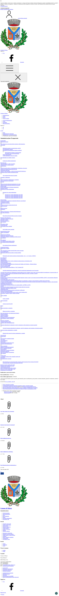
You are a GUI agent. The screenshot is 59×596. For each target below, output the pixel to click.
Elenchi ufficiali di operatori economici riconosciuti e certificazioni (12, 290)
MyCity (2, 594)
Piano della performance (4, 212)
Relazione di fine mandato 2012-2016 (7, 365)
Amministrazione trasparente (8, 572)
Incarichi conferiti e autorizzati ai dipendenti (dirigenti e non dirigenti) (13, 200)
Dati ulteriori (2, 357)
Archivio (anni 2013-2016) (8, 303)
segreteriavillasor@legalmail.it (8, 565)
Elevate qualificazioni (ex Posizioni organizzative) (9, 187)
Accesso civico (3, 355)
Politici (4, 517)
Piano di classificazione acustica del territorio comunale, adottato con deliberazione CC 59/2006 (20, 387)
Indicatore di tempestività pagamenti (7, 347)
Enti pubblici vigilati (4, 224)
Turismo (4, 530)
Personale (2, 181)
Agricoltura (5, 122)
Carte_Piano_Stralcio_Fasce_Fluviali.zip (7, 411)
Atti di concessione (3, 300)
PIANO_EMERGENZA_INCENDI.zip (6, 451)
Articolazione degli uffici (5, 170)
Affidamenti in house (4, 289)
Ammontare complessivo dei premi (6, 218)
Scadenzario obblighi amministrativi (9, 160)
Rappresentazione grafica (5, 231)
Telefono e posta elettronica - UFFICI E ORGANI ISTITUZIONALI (13, 171)
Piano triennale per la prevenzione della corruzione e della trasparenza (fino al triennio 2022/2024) (20, 361)
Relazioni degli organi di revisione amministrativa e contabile (14, 333)
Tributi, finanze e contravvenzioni (9, 535)
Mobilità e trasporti (6, 531)
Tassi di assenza (3, 199)
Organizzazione (3, 165)
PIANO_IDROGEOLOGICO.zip (5, 438)
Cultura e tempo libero (7, 524)
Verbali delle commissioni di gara (6, 283)
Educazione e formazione (7, 533)
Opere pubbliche (3, 349)
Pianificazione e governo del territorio (10, 134)
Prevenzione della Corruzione (5, 358)
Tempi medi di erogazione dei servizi (7, 342)
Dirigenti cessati (3, 186)
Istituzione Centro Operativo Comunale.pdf (7, 424)
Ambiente (4, 536)
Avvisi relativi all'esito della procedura (7, 279)
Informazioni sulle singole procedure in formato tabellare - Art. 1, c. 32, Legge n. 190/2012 (19, 255)
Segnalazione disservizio (7, 569)
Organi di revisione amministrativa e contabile (8, 330)
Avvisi (4, 545)
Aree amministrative (6, 514)
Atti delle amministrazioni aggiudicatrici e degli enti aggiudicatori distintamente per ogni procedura (20, 270)
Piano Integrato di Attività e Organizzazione (13, 152)
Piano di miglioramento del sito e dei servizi (11, 577)
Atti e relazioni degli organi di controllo (10, 175)
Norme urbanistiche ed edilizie (8, 384)
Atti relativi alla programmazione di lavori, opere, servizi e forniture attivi (13, 292)
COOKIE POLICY (4, 6)
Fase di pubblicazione (4, 251)
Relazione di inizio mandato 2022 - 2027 (7, 369)
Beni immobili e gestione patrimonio (7, 318)
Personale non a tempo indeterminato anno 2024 (14, 194)
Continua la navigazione (5, 8)
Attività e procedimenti (4, 232)
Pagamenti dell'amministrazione (6, 343)
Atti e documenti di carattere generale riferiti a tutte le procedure (12, 250)
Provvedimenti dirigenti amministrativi (7, 242)
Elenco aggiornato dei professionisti (6, 180)
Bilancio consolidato (4, 316)
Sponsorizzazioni (3, 259)
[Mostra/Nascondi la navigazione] (9, 68)
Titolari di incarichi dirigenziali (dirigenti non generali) (10, 185)
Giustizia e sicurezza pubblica (8, 534)
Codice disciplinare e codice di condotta (10, 155)
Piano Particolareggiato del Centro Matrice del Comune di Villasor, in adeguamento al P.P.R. (19, 388)
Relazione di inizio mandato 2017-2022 (7, 364)
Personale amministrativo (7, 518)
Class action (2, 339)
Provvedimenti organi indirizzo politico (7, 241)
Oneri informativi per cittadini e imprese (7, 157)
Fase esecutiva (3, 258)
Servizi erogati (3, 336)
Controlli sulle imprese (4, 247)
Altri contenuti (3, 353)
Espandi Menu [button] (3, 140)
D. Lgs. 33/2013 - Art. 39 (9, 381)
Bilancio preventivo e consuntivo (6, 308)
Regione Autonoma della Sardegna (6, 9)
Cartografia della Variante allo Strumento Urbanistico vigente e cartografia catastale (18, 385)
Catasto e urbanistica (6, 529)
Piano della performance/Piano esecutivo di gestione (12, 215)
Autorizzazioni (5, 538)
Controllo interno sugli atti (5, 366)
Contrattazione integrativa (5, 202)
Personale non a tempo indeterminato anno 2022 (14, 196)
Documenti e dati (6, 519)
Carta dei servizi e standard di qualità (7, 338)
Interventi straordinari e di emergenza (7, 352)
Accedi (1, 130)
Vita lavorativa (5, 525)
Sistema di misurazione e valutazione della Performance (10, 211)
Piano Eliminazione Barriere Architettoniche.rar (8, 465)
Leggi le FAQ (5, 567)
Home (4, 132)
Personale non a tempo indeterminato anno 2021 (14, 197)
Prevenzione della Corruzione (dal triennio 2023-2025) (13, 362)
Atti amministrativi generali (8, 149)
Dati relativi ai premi (4, 219)
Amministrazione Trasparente (8, 133)
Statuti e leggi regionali (7, 154)
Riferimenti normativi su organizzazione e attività (12, 148)
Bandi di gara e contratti (4, 248)
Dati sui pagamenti (3, 346)
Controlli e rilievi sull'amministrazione (7, 322)
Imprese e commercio (7, 526)
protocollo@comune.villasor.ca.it (9, 564)
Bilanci (1, 305)
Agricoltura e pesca (6, 539)
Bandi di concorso (3, 206)
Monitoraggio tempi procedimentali (6, 235)
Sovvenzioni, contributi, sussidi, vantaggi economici (9, 293)
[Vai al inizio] (0, 471)
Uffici (4, 515)
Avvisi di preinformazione (5, 274)
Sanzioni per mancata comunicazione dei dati (8, 169)
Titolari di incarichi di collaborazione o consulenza (9, 179)
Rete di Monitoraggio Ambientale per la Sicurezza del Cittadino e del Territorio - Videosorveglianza (18, 264)
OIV (1, 203)
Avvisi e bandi (3, 276)
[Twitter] (3, 128)
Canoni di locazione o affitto (5, 321)
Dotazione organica (4, 188)
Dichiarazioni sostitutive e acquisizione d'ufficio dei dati (10, 236)
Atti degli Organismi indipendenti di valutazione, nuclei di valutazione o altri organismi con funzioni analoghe (23, 328)
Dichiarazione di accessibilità (8, 576)
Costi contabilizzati (3, 340)
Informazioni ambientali (4, 351)
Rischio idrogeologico (8, 391)
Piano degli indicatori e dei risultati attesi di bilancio (9, 313)
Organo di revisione (4, 314)
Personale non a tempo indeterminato (7, 189)
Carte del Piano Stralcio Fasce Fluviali (10, 386)
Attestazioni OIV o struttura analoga (7, 164)
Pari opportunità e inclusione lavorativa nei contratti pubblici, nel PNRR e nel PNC (15, 284)
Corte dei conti (3, 335)
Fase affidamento (3, 257)
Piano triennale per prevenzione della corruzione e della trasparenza (12, 144)
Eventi (4, 551)
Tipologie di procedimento (5, 234)
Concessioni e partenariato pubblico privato (8, 288)
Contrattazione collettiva (4, 201)
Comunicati (5, 544)
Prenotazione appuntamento (8, 568)
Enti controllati (3, 221)
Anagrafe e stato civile (7, 523)
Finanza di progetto (3, 261)
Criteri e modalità (3, 295)
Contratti (2, 285)
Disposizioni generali (4, 141)
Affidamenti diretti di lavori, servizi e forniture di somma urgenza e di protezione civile (16, 260)
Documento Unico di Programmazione (12, 153)
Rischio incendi (7, 392)
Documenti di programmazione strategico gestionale (12, 150)
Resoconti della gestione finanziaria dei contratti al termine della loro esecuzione (14, 287)
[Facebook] (3, 127)
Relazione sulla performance (5, 217)
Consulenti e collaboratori (5, 177)
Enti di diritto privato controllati (6, 226)
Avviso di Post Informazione (5, 263)
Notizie (4, 543)
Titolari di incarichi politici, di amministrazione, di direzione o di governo (13, 168)
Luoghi (4, 550)
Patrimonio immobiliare (4, 320)
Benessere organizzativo (4, 220)
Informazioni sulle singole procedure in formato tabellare (10, 252)
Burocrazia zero (3, 162)
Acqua (4, 121)
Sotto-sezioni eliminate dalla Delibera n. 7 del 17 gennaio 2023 (11, 267)
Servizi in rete (2, 341)
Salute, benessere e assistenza (8, 537)
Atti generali (2, 145)
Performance (2, 209)
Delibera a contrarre (4, 275)
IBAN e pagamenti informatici (6, 348)
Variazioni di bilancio (4, 315)
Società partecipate (3, 225)
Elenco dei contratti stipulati (5, 265)
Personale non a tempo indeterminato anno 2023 (14, 195)
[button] (6, 115)
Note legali (5, 575)
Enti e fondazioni (6, 516)
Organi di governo (6, 513)
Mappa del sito (3, 592)
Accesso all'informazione (7, 120)
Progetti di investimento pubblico (6, 291)
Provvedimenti (3, 237)
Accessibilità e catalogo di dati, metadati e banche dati (10, 356)
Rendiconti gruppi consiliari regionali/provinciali (9, 172)
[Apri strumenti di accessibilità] (56, 593)
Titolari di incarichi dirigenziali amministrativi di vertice (10, 184)
